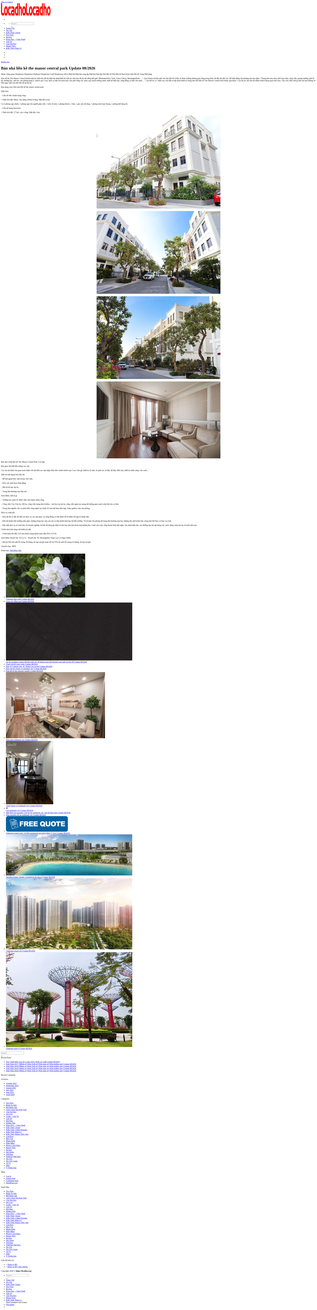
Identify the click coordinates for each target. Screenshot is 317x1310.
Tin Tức (9, 30)
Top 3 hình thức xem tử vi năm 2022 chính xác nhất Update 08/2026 (33, 1062)
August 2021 (11, 1088)
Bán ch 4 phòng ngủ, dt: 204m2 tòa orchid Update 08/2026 (29, 666)
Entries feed (10, 1178)
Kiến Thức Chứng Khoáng (16, 1130)
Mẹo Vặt (9, 1139)
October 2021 (11, 1083)
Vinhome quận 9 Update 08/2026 (19, 1049)
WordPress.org (11, 1183)
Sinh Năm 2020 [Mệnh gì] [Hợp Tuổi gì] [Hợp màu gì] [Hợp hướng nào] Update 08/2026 (41, 1071)
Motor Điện (10, 1141)
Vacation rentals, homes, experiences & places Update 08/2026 (30, 877)
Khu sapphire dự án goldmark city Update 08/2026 (26, 815)
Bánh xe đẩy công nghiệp (18, 1267)
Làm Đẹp (9, 1136)
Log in (8, 1176)
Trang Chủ (10, 28)
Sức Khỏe (10, 1152)
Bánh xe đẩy (12, 1264)
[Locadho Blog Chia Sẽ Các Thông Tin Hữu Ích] (26, 15)
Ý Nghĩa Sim (11, 1168)
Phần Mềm (10, 1143)
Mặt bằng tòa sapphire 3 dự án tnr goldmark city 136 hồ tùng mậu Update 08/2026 (38, 813)
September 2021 (12, 1086)
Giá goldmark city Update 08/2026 (19, 810)
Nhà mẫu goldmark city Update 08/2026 (22, 740)
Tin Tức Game (11, 1161)
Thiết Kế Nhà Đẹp (13, 1157)
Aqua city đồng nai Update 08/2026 (20, 601)
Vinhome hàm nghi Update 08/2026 (20, 599)
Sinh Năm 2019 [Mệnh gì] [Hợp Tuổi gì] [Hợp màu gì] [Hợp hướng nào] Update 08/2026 (41, 1068)
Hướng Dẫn (10, 1123)
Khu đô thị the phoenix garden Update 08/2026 (24, 671)
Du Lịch (9, 1114)
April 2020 (10, 1095)
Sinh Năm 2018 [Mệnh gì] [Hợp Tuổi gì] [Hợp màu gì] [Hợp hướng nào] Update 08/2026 (41, 1066)
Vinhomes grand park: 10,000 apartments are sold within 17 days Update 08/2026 (38, 833)
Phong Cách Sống (13, 1145)
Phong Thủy (11, 46)
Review (9, 37)
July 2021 (10, 1090)
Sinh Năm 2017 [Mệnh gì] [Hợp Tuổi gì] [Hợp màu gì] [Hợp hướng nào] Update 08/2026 (41, 1064)
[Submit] (12, 26)
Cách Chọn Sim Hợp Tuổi (16, 1110)
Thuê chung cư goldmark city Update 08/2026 (24, 806)
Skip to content (7, 2)
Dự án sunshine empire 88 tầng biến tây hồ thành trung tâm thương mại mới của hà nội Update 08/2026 (46, 662)
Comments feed (12, 1181)
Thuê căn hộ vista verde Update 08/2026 (22, 664)
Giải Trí (9, 42)
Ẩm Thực (10, 35)
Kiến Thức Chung (13, 33)
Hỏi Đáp (9, 1121)
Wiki (8, 1165)
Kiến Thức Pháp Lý (14, 48)
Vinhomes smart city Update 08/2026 (20, 951)
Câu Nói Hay (11, 44)
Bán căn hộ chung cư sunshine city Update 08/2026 (26, 669)
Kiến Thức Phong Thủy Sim (17, 1134)
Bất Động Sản (5, 62)
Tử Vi (8, 1163)
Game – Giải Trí (12, 1116)
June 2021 (10, 1092)
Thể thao (9, 1154)
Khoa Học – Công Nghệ (15, 39)
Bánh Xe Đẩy (11, 1105)
